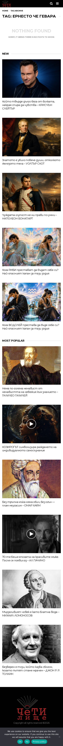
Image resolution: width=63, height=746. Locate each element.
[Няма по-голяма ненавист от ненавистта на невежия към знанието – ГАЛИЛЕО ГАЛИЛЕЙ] (31, 365)
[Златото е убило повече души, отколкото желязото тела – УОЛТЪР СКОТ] (31, 137)
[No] (59, 736)
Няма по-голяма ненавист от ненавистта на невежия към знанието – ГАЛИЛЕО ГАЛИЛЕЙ (30, 392)
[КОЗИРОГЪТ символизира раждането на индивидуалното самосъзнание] (31, 424)
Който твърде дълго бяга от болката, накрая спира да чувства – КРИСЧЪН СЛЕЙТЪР (28, 105)
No (27, 741)
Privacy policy (39, 741)
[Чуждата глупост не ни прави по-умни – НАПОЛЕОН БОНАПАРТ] (31, 192)
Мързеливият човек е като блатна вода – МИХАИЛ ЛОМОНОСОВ (30, 613)
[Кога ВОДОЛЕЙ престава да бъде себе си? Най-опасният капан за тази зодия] (31, 302)
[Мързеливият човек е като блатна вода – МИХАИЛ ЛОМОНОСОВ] (31, 589)
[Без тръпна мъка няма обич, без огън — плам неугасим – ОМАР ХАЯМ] (31, 479)
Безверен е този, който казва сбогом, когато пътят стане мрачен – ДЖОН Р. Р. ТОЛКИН (31, 670)
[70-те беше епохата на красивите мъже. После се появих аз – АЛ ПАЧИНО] (31, 534)
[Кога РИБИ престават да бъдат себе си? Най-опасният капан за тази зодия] (31, 247)
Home (5, 11)
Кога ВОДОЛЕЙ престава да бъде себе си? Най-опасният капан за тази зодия (30, 326)
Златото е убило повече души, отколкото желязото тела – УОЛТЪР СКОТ (31, 162)
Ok (20, 741)
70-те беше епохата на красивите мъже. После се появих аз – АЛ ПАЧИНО (30, 558)
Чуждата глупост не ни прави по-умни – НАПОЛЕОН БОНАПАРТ (29, 216)
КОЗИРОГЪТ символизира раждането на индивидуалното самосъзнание (29, 448)
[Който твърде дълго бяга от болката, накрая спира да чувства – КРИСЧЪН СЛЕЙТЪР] (31, 78)
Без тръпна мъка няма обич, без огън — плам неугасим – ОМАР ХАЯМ (28, 503)
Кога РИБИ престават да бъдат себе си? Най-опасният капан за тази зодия (30, 271)
